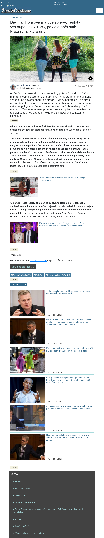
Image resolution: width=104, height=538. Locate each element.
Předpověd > (5, 3)
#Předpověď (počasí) (58, 275)
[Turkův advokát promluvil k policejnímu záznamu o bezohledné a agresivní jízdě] (27, 303)
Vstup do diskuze (23, 266)
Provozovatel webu (23, 488)
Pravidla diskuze (38, 260)
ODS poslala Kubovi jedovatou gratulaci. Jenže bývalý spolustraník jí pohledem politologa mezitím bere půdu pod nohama (68, 380)
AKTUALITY (30, 18)
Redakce (18, 481)
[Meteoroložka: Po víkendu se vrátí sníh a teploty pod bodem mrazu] (24, 187)
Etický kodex (20, 495)
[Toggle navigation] (99, 10)
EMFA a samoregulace (24, 502)
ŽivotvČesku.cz (16, 18)
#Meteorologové (21, 275)
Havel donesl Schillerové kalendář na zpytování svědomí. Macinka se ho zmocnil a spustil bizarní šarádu (68, 437)
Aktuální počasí (21, 526)
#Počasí (38, 275)
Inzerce (17, 519)
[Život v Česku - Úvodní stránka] (16, 10)
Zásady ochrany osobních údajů (29, 533)
